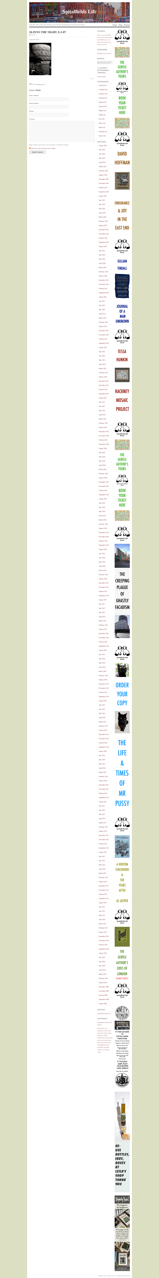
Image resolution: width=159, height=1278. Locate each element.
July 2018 (102, 553)
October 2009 (103, 995)
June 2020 (102, 457)
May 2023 (102, 309)
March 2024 (102, 267)
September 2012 (104, 848)
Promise (127, 25)
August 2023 (103, 297)
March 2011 (102, 924)
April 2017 (102, 617)
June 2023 (102, 305)
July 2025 (102, 200)
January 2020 (103, 478)
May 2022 (102, 360)
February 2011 (103, 928)
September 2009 (104, 999)
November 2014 (104, 739)
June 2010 (102, 961)
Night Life (102, 115)
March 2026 (102, 166)
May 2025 (102, 209)
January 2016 (103, 680)
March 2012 (102, 873)
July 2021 (102, 402)
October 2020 (103, 440)
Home (115, 25)
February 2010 (103, 978)
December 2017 (104, 583)
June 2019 (102, 507)
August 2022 (103, 347)
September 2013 (104, 797)
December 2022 (104, 331)
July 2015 (102, 705)
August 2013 (103, 802)
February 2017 (103, 625)
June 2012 (102, 861)
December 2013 (104, 785)
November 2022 (104, 335)
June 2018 (102, 558)
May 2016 (102, 663)
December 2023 (104, 280)
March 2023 (102, 318)
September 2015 (104, 696)
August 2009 (103, 1004)
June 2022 (102, 356)
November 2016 (104, 638)
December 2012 (104, 835)
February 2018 (103, 574)
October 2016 (103, 642)
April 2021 (102, 415)
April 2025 (102, 213)
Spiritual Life (103, 132)
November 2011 (104, 890)
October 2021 (103, 389)
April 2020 (102, 465)
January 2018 (103, 579)
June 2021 (102, 406)
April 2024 (102, 263)
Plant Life (102, 127)
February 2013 (103, 827)
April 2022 (102, 364)
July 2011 (102, 907)
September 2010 (104, 949)
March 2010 (102, 974)
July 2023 (102, 301)
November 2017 (104, 587)
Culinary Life (103, 94)
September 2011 (104, 898)
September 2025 (104, 192)
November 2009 (104, 991)
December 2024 (104, 230)
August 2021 (103, 398)
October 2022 (103, 339)
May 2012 (102, 865)
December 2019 (104, 482)
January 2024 (103, 276)
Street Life (102, 136)
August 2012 (103, 852)
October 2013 (103, 793)
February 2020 (103, 474)
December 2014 (104, 734)
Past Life (101, 119)
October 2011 (103, 894)
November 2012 (104, 839)
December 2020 (104, 431)
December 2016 (104, 633)
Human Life (102, 102)
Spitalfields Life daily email (104, 53)
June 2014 (102, 760)
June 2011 (102, 911)
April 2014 (102, 768)
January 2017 (103, 629)
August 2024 (103, 246)
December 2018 (104, 532)
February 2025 (103, 221)
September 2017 (104, 596)
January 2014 (103, 781)
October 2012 (103, 844)
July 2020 (102, 452)
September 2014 (104, 747)
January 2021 (103, 427)
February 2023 (103, 322)
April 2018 (102, 566)
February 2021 (103, 423)
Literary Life (103, 106)
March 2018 (102, 570)
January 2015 (103, 730)
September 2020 (104, 444)
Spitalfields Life (79, 11)
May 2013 (102, 814)
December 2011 (104, 886)
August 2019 (103, 499)
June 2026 (102, 154)
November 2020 (104, 436)
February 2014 (103, 776)
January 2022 (103, 377)
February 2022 (103, 373)
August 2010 (103, 953)
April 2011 (102, 919)
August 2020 (103, 448)
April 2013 (102, 818)
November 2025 (104, 183)
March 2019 (102, 520)
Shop (120, 25)
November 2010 (104, 940)
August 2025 (103, 196)
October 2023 (103, 288)
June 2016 (102, 659)
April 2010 (102, 970)
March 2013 (102, 823)
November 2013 (104, 789)
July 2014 (102, 755)
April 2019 (102, 516)
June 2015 (102, 709)
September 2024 (104, 242)
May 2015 (102, 713)
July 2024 (102, 251)
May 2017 (102, 612)
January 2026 (103, 175)
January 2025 (103, 225)
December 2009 (104, 987)
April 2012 (102, 869)
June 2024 (102, 255)
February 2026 (103, 171)
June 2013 (102, 810)
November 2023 (104, 284)
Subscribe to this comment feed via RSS (43, 148)
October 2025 (103, 187)
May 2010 (102, 966)
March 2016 (102, 671)
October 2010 (103, 945)
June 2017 (102, 608)
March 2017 (102, 621)
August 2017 (103, 600)
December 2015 (104, 684)
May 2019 (102, 511)
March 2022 (102, 368)
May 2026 (102, 158)
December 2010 (104, 936)
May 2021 (102, 410)
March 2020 (102, 469)
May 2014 (102, 764)
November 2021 (104, 385)
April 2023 (102, 314)
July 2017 (102, 604)
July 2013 (102, 806)
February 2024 (103, 272)
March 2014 (102, 772)
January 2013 (103, 831)
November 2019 (104, 486)
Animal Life (103, 85)
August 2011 (103, 903)
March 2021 (102, 419)
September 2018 (104, 545)
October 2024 (103, 238)
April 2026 (102, 162)
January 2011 (103, 932)
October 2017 (103, 591)
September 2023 (104, 293)
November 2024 (104, 234)
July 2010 (102, 957)
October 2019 (103, 490)
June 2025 (102, 204)
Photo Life (102, 123)
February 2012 (103, 877)
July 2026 (102, 150)
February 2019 (103, 524)
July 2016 (102, 654)
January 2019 (103, 528)
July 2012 (102, 856)
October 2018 (103, 541)
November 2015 (104, 688)
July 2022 (102, 352)
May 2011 (102, 915)
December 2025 (104, 179)
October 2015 (103, 692)
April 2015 (102, 717)
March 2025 (102, 217)
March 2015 (102, 722)
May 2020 (102, 461)
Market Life (102, 110)
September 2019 (104, 495)
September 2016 (104, 646)
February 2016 (103, 675)
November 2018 (104, 537)
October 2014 (103, 743)
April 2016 (102, 667)
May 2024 (102, 259)
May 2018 (102, 562)
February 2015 (103, 726)
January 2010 (103, 983)
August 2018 (103, 549)
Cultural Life (103, 98)
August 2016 (103, 650)
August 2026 (103, 145)
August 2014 (103, 751)
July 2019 (102, 503)
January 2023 (103, 326)
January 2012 (103, 882)
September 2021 (104, 394)
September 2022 (104, 343)
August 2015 (103, 701)
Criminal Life (103, 89)
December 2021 (104, 381)
